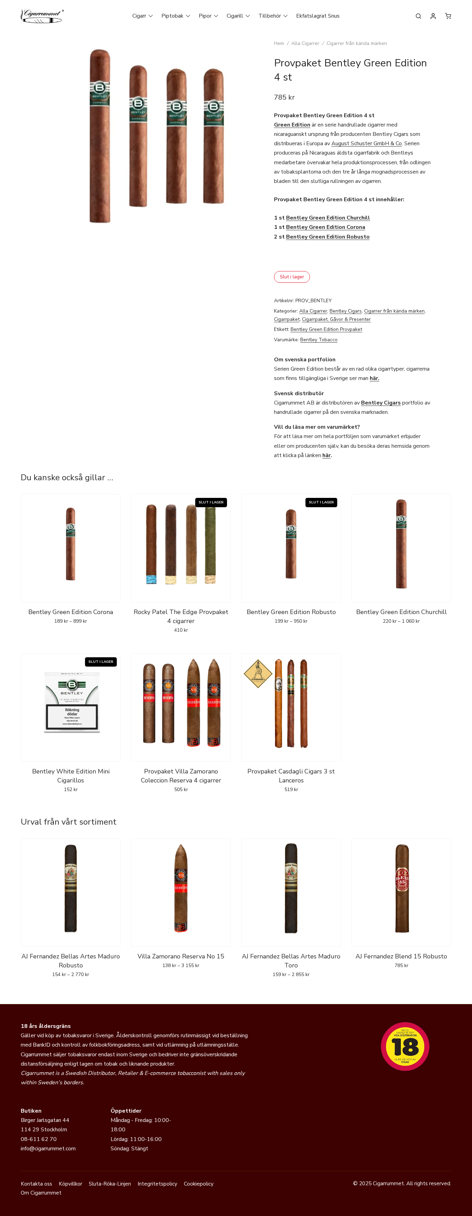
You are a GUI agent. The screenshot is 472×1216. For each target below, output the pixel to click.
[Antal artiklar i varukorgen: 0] (448, 16)
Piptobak (172, 16)
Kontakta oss (36, 1183)
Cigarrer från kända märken (357, 43)
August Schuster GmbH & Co (366, 143)
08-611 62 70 (39, 1139)
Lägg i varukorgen (70, 636)
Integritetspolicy (157, 1183)
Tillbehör (269, 16)
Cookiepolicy (199, 1183)
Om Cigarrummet (41, 1192)
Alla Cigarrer (305, 43)
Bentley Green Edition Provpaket (326, 329)
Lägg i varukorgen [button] (181, 804)
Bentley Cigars (346, 311)
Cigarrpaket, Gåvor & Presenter (336, 319)
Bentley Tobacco (319, 339)
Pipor (205, 16)
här (326, 455)
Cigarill (235, 16)
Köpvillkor (70, 1183)
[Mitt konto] (433, 16)
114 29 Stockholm (44, 1129)
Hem (279, 43)
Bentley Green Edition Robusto (328, 237)
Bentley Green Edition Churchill (328, 218)
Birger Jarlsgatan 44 (45, 1120)
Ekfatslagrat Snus (318, 16)
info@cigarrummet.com (48, 1148)
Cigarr (139, 16)
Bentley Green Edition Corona (325, 227)
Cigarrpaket (287, 319)
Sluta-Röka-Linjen (110, 1183)
